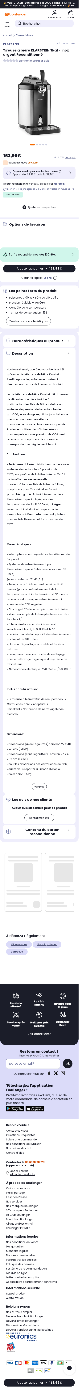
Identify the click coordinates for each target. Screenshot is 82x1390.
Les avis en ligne (16, 1273)
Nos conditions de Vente (22, 1242)
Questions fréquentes (20, 1135)
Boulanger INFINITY (18, 1228)
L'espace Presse (16, 1197)
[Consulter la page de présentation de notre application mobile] (15, 1108)
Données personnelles (20, 1255)
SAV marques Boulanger (22, 1210)
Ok (68, 1064)
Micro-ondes (19, 944)
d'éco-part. (70, 157)
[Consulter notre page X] (56, 1074)
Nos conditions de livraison (23, 1144)
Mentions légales (17, 1251)
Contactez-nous (17, 1131)
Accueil (7, 35)
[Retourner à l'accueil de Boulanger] (16, 14)
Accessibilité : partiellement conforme (31, 1282)
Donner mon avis (39, 817)
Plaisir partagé (15, 1193)
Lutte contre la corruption (23, 1277)
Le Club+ (33, 162)
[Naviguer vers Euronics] (39, 1337)
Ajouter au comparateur (42, 207)
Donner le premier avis (34, 60)
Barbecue (17, 951)
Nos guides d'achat (18, 1148)
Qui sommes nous (18, 1188)
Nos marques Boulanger (22, 1206)
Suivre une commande (21, 1139)
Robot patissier (47, 944)
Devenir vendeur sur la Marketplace (29, 1330)
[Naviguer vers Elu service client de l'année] (39, 1347)
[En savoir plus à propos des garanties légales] (55, 278)
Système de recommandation (26, 1269)
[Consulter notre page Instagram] (62, 1074)
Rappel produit (15, 1293)
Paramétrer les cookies (21, 1260)
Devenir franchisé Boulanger (25, 1316)
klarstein (59, 183)
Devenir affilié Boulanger (22, 1321)
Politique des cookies (20, 1264)
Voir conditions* (39, 1034)
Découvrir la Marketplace (22, 1325)
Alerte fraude (15, 1298)
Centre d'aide (15, 1153)
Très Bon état (13, 194)
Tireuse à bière (24, 35)
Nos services (14, 1201)
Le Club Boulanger (18, 1215)
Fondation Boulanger (20, 1219)
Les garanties (15, 1246)
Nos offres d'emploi (19, 1312)
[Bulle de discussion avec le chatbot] (69, 1368)
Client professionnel (19, 1224)
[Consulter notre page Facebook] (49, 1074)
